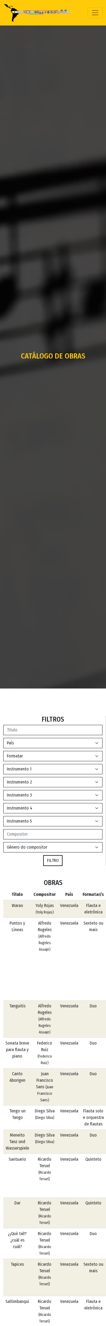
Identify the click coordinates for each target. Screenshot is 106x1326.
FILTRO (53, 860)
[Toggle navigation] (95, 12)
